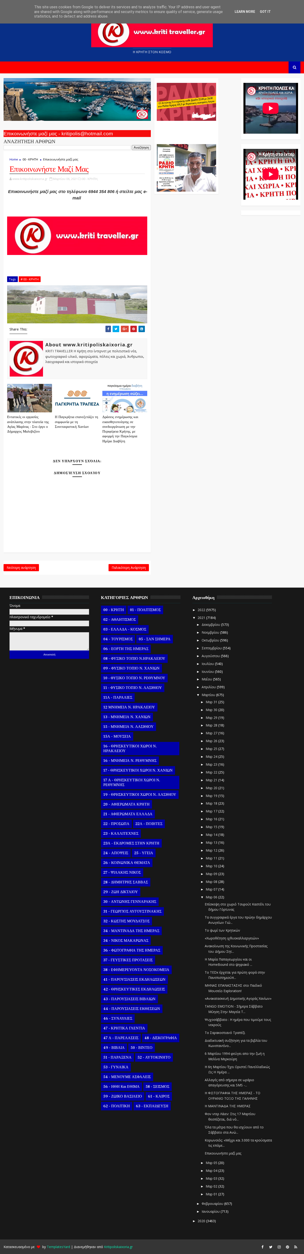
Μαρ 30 (212, 709)
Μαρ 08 (212, 881)
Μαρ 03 (212, 1178)
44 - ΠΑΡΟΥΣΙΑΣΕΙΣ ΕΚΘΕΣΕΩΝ (131, 1008)
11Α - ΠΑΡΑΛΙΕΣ (117, 697)
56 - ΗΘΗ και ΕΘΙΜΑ (121, 1086)
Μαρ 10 (212, 866)
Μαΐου (207, 679)
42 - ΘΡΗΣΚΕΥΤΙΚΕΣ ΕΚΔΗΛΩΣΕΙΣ (134, 989)
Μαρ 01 (212, 1194)
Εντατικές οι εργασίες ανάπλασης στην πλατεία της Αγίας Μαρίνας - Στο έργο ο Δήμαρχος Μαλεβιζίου (28, 424)
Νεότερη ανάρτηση (21, 567)
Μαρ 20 (212, 788)
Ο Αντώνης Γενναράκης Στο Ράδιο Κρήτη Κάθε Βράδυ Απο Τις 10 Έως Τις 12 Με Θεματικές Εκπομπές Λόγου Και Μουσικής (186, 130)
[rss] (295, 1246)
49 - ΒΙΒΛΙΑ (114, 1047)
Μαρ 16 (212, 819)
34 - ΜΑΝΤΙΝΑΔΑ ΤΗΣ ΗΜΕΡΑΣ (131, 931)
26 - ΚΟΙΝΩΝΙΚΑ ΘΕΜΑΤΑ (126, 862)
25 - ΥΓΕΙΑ (143, 853)
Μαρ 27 (212, 733)
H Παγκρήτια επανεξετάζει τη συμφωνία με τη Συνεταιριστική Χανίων (76, 422)
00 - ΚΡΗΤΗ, (90, 179)
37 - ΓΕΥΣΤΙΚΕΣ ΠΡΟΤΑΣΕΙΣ (128, 960)
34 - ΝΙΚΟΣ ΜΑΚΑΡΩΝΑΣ (125, 940)
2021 (202, 617)
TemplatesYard (58, 1247)
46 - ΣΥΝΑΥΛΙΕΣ (117, 1018)
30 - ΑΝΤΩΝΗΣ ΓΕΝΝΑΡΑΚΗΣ (129, 901)
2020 (202, 1221)
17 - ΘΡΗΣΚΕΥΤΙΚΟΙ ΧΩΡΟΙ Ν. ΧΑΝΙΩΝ (138, 770)
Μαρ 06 (212, 897)
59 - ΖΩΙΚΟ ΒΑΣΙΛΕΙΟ (122, 1096)
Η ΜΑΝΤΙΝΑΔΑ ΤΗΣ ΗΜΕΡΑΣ (228, 1106)
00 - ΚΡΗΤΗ (30, 159)
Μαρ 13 (212, 842)
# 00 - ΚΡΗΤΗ (30, 279)
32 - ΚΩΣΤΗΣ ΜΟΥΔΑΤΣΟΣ (126, 921)
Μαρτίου (209, 695)
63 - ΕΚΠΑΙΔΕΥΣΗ (152, 1106)
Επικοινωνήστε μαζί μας (223, 1153)
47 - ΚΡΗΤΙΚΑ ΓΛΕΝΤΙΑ (124, 1028)
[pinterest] (287, 1246)
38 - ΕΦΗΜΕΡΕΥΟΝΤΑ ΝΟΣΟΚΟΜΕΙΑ (136, 969)
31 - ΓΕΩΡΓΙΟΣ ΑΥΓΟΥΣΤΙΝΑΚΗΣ (132, 911)
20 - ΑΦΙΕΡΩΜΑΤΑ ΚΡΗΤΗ (126, 804)
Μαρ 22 (212, 772)
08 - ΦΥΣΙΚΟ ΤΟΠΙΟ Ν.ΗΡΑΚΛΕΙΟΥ (134, 658)
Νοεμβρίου (211, 632)
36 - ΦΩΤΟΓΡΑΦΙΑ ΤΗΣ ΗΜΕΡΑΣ (131, 950)
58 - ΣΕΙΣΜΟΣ (157, 1086)
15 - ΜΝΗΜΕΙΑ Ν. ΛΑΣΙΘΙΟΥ (128, 726)
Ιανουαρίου (211, 1211)
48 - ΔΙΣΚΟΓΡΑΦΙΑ (160, 1038)
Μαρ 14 (212, 834)
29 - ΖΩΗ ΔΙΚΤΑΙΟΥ (120, 892)
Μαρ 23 (212, 764)
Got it (265, 12)
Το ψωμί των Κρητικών (222, 930)
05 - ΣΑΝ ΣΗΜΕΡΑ (155, 639)
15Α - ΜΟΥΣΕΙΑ (117, 736)
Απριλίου (209, 687)
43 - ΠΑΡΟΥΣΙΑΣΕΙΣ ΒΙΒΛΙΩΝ (129, 999)
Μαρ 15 (212, 827)
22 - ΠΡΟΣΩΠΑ (116, 823)
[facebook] (262, 1246)
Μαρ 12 (212, 850)
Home (14, 159)
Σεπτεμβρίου (212, 648)
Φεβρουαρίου (213, 1203)
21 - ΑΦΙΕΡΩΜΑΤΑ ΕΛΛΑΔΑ (127, 814)
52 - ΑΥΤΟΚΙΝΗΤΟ (154, 1057)
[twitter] (270, 1246)
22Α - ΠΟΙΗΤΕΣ (148, 823)
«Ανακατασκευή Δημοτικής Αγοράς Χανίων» (238, 998)
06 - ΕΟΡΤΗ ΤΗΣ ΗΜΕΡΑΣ (125, 648)
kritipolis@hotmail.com (77, 210)
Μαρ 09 (212, 874)
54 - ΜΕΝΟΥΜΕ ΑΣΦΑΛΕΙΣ (127, 1077)
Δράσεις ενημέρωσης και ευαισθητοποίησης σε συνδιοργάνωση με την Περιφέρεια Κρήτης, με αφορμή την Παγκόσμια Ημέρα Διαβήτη (120, 429)
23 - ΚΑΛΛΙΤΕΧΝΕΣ (120, 833)
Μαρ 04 (212, 1170)
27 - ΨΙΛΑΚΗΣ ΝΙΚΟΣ (122, 872)
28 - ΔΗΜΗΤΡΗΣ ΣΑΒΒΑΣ (125, 882)
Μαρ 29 (212, 717)
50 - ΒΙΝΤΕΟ (141, 1047)
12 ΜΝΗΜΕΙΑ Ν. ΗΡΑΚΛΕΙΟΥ (129, 707)
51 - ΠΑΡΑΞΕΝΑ (117, 1057)
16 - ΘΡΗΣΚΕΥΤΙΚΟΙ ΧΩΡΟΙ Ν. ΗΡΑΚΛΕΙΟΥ (130, 748)
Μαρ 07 (212, 889)
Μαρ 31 (212, 702)
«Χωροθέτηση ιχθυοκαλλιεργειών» (232, 938)
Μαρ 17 (212, 811)
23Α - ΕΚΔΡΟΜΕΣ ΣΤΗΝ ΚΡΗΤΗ (131, 843)
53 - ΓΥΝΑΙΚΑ (115, 1067)
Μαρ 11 (212, 858)
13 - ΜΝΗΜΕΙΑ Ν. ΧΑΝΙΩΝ (127, 717)
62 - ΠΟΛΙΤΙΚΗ (116, 1106)
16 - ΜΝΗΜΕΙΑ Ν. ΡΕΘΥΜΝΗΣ (130, 760)
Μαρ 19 (212, 795)
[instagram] (279, 1246)
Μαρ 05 (212, 1162)
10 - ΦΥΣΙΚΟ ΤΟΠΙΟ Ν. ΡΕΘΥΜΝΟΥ (134, 678)
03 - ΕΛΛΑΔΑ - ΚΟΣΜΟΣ (124, 629)
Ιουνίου (208, 671)
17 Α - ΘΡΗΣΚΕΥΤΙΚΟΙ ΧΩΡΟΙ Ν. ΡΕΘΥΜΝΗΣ (131, 782)
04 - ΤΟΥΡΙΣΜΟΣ (118, 639)
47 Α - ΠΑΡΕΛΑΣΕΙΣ (120, 1038)
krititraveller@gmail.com (77, 204)
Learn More (245, 12)
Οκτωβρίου (211, 640)
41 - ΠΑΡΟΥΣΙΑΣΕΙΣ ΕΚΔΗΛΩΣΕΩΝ (134, 979)
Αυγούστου (211, 656)
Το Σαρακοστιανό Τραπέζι (225, 1032)
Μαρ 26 (212, 741)
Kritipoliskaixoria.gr (118, 1247)
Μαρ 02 (212, 1186)
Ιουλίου (208, 663)
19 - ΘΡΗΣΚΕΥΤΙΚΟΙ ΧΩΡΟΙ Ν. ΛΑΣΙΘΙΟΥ (139, 794)
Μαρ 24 (212, 756)
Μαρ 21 (212, 780)
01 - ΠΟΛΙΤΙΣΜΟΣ (145, 610)
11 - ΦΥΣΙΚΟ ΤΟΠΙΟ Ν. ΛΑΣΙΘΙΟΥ (132, 687)
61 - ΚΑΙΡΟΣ (159, 1096)
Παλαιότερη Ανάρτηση (129, 567)
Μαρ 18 (212, 803)
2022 (202, 610)
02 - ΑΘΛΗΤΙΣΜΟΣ (119, 619)
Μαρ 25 (212, 748)
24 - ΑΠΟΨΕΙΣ (115, 853)
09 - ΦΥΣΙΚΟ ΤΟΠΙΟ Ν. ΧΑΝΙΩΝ (131, 668)
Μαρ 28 (212, 725)
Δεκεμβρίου (211, 624)
